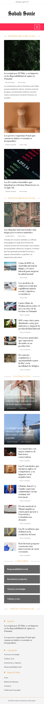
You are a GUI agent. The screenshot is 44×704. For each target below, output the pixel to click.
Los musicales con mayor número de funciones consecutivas (27, 453)
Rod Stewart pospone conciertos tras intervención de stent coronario (28, 547)
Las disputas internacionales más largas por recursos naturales (20, 231)
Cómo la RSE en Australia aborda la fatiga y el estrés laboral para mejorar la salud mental (28, 268)
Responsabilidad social (12, 667)
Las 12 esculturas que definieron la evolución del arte (28, 532)
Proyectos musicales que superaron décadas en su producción (28, 342)
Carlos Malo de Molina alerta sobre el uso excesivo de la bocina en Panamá (29, 307)
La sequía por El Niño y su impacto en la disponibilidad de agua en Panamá (21, 76)
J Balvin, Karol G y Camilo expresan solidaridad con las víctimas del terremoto (27, 492)
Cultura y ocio (9, 659)
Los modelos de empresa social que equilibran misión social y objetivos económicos (27, 288)
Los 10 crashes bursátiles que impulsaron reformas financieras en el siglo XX (21, 185)
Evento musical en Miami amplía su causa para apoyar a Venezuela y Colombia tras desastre (28, 513)
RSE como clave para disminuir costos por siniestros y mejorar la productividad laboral (29, 324)
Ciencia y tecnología (11, 654)
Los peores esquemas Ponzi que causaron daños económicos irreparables (20, 138)
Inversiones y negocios (12, 663)
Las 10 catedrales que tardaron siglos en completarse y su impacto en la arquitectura (28, 472)
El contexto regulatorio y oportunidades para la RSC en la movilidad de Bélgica (28, 360)
